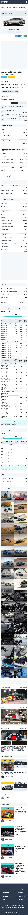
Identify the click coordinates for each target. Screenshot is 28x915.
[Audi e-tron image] (7, 787)
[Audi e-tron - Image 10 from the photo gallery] (20, 540)
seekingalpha (21, 896)
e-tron (17, 7)
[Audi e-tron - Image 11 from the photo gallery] (7, 551)
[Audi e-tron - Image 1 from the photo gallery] (7, 496)
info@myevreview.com (13, 910)
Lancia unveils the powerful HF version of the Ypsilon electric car (20, 848)
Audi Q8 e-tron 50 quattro (7, 99)
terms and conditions (17, 905)
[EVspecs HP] (5, 2)
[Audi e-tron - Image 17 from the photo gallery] (7, 584)
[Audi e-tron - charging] (20, 672)
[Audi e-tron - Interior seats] (20, 595)
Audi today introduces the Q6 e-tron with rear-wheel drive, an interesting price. (20, 830)
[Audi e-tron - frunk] (7, 639)
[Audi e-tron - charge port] (20, 639)
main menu (26, 1)
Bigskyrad (7, 797)
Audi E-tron (5, 795)
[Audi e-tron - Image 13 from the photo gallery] (7, 562)
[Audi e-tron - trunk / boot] (7, 672)
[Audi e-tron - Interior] (7, 595)
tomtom (21, 900)
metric (14, 103)
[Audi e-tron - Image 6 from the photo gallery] (20, 518)
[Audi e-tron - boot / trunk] (7, 661)
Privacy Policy (6, 907)
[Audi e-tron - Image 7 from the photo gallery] (7, 529)
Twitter (16, 36)
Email (26, 36)
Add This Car (11, 32)
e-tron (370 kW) (9, 87)
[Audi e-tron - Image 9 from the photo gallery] (7, 540)
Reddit (21, 36)
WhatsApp (24, 36)
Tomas (6, 820)
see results (8, 687)
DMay (6, 777)
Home (2, 7)
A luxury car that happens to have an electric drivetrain (13, 773)
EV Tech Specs (8, 7)
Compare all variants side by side (10, 91)
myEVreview (18, 912)
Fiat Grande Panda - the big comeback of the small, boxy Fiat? (20, 810)
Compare (19, 32)
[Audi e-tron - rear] (7, 573)
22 (11, 839)
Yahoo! (7, 893)
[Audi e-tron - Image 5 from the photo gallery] (7, 518)
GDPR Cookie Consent (18, 907)
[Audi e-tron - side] (20, 551)
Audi (14, 7)
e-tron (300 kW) (9, 84)
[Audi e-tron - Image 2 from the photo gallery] (20, 496)
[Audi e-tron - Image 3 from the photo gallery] (7, 507)
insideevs (21, 893)
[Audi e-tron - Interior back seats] (20, 617)
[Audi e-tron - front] (20, 507)
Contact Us (6, 905)
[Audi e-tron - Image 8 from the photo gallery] (20, 529)
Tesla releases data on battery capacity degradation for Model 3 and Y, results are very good (20, 868)
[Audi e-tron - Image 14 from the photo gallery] (20, 562)
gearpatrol (7, 896)
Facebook (19, 36)
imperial (23, 103)
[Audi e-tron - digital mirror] (7, 650)
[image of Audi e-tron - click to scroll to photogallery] (14, 22)
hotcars (7, 900)
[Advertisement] (14, 55)
